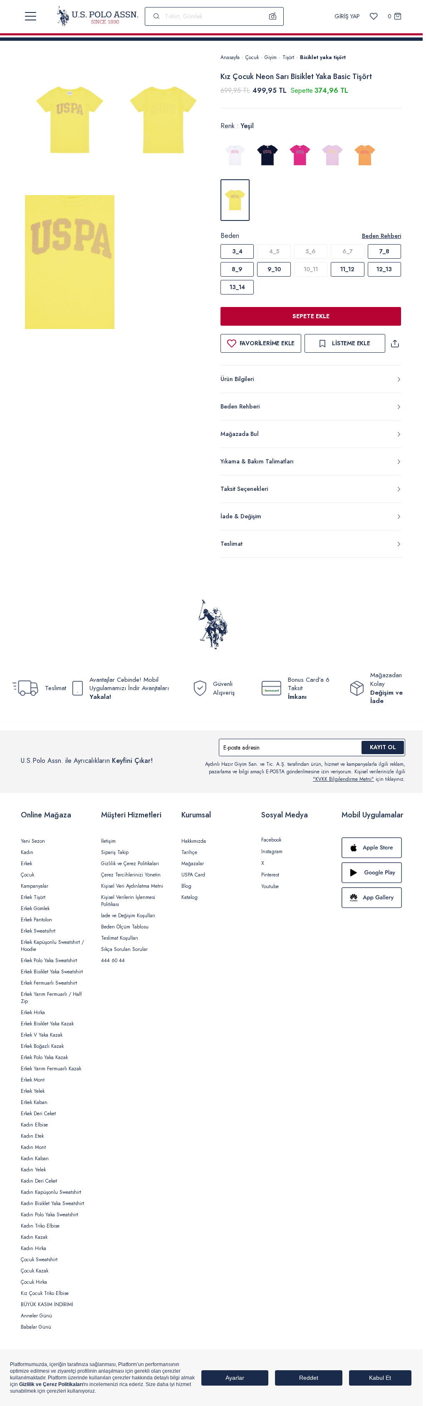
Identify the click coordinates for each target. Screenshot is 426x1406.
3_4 (237, 251)
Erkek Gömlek (35, 908)
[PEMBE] (300, 155)
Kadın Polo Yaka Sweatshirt (49, 1214)
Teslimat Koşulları (119, 938)
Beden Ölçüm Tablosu (125, 927)
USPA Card (193, 875)
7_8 (384, 251)
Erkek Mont (33, 1080)
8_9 (237, 269)
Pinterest (270, 874)
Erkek (26, 863)
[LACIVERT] (267, 155)
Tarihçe (189, 852)
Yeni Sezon (33, 841)
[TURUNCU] (364, 155)
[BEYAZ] (235, 155)
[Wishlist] (374, 16)
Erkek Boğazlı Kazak (42, 1046)
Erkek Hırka (33, 1012)
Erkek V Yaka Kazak (41, 1035)
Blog (186, 886)
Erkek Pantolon (36, 919)
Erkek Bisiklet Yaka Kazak (47, 1023)
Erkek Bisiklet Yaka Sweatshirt (52, 971)
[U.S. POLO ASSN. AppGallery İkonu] (373, 897)
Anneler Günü (36, 1315)
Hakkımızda (193, 841)
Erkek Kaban (34, 1102)
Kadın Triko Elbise (40, 1226)
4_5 (274, 251)
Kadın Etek (32, 1136)
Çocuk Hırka (34, 1282)
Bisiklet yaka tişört (323, 57)
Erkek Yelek (33, 1091)
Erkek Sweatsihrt (38, 931)
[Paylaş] (395, 343)
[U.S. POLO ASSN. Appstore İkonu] (373, 847)
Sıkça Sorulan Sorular (124, 949)
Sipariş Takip (115, 852)
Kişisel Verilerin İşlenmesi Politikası (128, 901)
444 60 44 (113, 960)
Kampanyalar (34, 886)
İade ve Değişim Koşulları (128, 915)
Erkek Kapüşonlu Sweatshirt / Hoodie (52, 945)
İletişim (108, 841)
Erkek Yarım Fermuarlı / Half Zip (51, 997)
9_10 (274, 269)
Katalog (189, 897)
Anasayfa (230, 57)
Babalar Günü (36, 1327)
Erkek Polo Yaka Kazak (44, 1057)
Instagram (271, 851)
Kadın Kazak (34, 1237)
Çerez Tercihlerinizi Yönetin (131, 875)
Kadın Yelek (33, 1169)
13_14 (237, 287)
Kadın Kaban (35, 1158)
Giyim (271, 57)
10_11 (311, 269)
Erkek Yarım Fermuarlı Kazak (51, 1068)
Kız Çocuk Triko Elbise (45, 1293)
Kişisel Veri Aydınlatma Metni (132, 886)
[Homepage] (97, 16)
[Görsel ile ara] (273, 16)
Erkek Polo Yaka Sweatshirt (49, 960)
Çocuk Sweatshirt (39, 1259)
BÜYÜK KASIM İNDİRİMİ (47, 1304)
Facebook (271, 839)
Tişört (288, 57)
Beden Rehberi (381, 236)
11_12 (347, 269)
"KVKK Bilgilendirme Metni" (343, 779)
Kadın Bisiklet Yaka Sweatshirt (52, 1203)
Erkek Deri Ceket (38, 1113)
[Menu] (30, 16)
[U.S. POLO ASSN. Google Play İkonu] (373, 872)
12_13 (384, 269)
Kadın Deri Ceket (39, 1181)
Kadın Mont (33, 1147)
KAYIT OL (383, 747)
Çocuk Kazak (34, 1271)
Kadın (27, 852)
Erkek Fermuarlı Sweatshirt (49, 983)
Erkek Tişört (33, 897)
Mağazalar (192, 863)
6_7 (347, 251)
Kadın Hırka (33, 1248)
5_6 (310, 251)
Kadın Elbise (34, 1125)
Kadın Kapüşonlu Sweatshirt (51, 1192)
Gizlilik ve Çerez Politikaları (130, 863)
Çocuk (252, 57)
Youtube (270, 886)
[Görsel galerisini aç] (69, 122)
